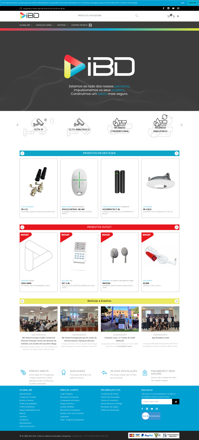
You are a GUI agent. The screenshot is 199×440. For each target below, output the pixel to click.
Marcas (22, 413)
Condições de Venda (109, 394)
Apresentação (25, 394)
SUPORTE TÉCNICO (79, 25)
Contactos (24, 419)
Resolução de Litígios (109, 407)
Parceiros (23, 416)
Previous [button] (18, 125)
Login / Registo (66, 394)
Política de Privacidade (110, 397)
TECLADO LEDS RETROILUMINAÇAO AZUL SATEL (78, 286)
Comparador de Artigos (69, 400)
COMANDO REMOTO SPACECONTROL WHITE (77, 212)
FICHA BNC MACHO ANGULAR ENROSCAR (38, 211)
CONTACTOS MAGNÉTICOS (111, 207)
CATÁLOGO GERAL (44, 25)
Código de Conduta (28, 397)
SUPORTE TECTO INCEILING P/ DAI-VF (158, 211)
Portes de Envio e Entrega (111, 403)
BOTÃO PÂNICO (67, 207)
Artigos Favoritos (67, 403)
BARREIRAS (106, 280)
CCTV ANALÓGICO (27, 207)
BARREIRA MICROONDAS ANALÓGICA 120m (117, 286)
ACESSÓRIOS (147, 207)
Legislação (64, 416)
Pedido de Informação (110, 410)
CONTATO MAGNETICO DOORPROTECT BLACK (118, 212)
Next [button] (181, 125)
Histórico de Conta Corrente (72, 413)
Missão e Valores (27, 400)
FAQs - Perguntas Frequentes (72, 419)
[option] (38, 125)
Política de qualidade (28, 403)
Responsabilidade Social (30, 410)
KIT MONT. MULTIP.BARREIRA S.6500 (35, 285)
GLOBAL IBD (25, 25)
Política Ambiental (27, 407)
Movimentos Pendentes (70, 410)
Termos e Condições (109, 400)
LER (182, 3)
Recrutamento (25, 423)
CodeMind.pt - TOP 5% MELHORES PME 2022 (89, 436)
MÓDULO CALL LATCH (152, 285)
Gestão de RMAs (67, 407)
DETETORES (25, 280)
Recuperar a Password (69, 397)
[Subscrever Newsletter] (175, 401)
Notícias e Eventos (27, 426)
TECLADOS (65, 280)
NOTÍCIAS (62, 25)
